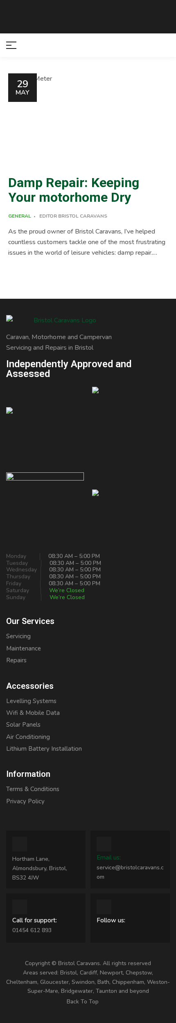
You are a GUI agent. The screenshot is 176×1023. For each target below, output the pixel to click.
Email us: (109, 857)
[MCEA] (131, 425)
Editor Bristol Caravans (73, 216)
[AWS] (45, 425)
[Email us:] (104, 844)
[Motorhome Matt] (45, 497)
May (22, 87)
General (19, 216)
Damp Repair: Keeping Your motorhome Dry (73, 190)
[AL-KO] (131, 497)
